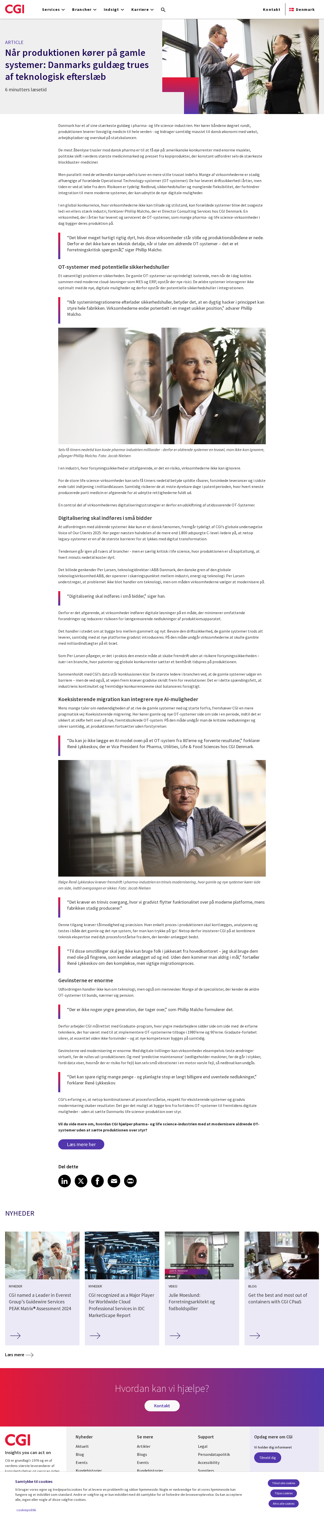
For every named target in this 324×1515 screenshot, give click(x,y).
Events (82, 1462)
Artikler (143, 1446)
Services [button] (51, 9)
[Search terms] (163, 10)
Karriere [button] (140, 9)
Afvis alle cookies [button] (283, 1503)
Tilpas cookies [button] (284, 1493)
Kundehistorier (89, 1470)
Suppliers (206, 1470)
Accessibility (208, 1462)
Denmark (305, 9)
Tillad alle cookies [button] (283, 1483)
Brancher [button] (81, 9)
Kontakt (271, 9)
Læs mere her (81, 1144)
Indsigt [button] (111, 9)
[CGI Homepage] (14, 9)
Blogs (142, 1454)
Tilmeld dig (267, 1457)
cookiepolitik (26, 1510)
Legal (203, 1446)
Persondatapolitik (214, 1454)
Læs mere (14, 1354)
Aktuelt (82, 1446)
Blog (80, 1454)
